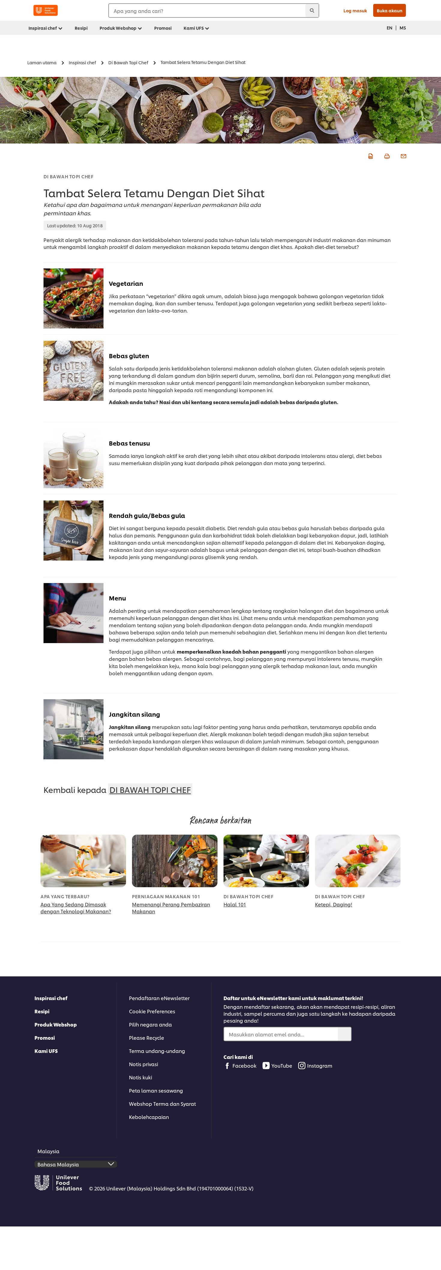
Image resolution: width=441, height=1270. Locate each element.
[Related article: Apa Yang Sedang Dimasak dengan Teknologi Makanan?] (83, 861)
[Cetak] (386, 155)
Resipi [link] (81, 28)
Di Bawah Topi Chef (68, 176)
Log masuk (355, 10)
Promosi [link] (163, 28)
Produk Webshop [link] (118, 28)
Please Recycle (146, 1037)
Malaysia (48, 1151)
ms (403, 27)
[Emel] (402, 155)
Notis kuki (140, 1077)
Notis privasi (143, 1063)
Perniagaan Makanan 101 (166, 896)
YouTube (282, 1065)
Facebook (244, 1065)
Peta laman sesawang (156, 1090)
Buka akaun (389, 10)
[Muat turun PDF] (370, 155)
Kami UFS (46, 1050)
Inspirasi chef (51, 997)
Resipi (42, 1011)
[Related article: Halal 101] (266, 861)
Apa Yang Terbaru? (65, 896)
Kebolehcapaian (149, 1116)
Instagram (319, 1065)
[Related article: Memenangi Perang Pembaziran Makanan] (175, 861)
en (389, 27)
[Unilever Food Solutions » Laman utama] (45, 10)
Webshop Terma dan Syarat (162, 1103)
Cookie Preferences (152, 1011)
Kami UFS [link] (194, 28)
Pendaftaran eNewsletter (159, 997)
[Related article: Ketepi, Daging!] (357, 861)
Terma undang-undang (157, 1050)
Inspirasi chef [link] (42, 28)
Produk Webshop (55, 1024)
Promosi (44, 1037)
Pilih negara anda (150, 1024)
